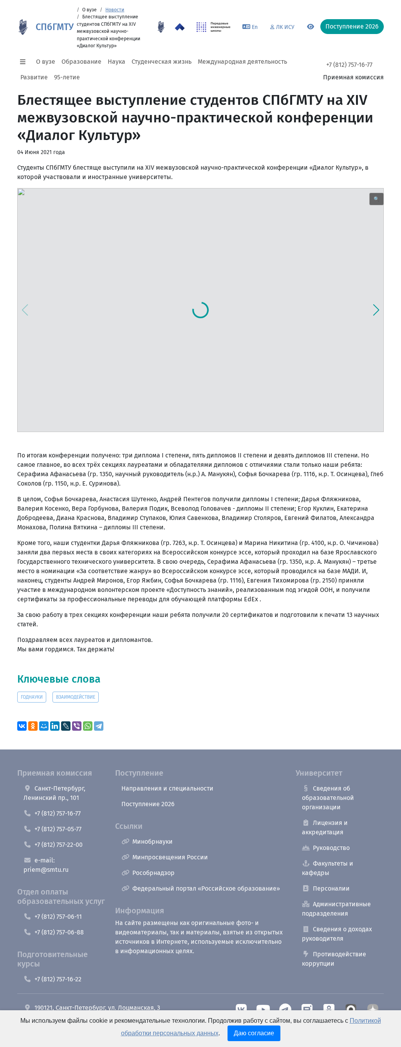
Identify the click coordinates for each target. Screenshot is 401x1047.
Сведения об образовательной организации (328, 798)
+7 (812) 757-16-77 (349, 64)
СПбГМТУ (55, 27)
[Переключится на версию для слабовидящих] (310, 27)
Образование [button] (81, 61)
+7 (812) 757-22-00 (58, 844)
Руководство (331, 848)
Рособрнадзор (153, 873)
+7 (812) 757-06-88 (59, 932)
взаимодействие (75, 697)
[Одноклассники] (33, 726)
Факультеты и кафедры (327, 868)
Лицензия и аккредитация (325, 827)
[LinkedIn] (55, 726)
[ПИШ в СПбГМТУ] (214, 27)
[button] (25, 62)
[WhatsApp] (87, 726)
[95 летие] (161, 27)
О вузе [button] (45, 61)
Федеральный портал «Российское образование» (206, 888)
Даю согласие (254, 1033)
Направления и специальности (167, 788)
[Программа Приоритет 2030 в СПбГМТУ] (180, 27)
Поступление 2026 (148, 804)
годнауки (32, 697)
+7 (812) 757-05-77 (57, 829)
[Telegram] (98, 726)
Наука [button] (116, 61)
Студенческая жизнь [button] (161, 61)
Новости (114, 10)
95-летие (67, 77)
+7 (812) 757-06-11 (58, 916)
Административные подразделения (336, 908)
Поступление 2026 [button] (352, 26)
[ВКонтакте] (22, 726)
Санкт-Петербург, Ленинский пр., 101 (54, 793)
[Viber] (76, 726)
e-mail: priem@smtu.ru (46, 865)
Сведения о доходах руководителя (337, 933)
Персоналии (331, 888)
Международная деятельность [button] (242, 61)
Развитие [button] (34, 77)
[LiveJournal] (65, 726)
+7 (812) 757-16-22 (57, 979)
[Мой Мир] (44, 726)
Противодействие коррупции (334, 958)
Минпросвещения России (170, 857)
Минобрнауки (152, 841)
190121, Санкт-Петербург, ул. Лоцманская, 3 (97, 1007)
